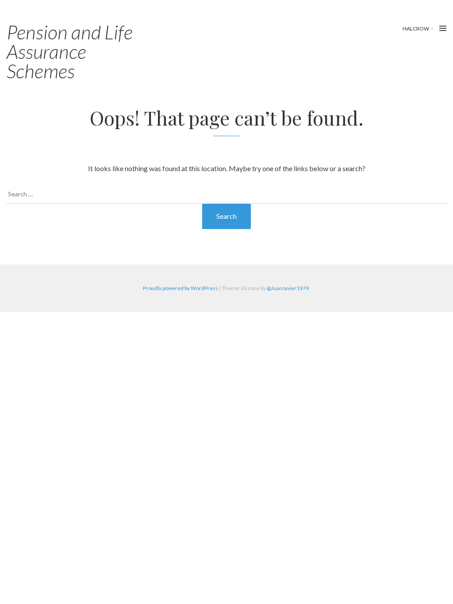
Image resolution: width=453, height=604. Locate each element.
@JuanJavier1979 (288, 288)
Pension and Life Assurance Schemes (70, 51)
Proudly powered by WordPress (180, 288)
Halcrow (416, 28)
